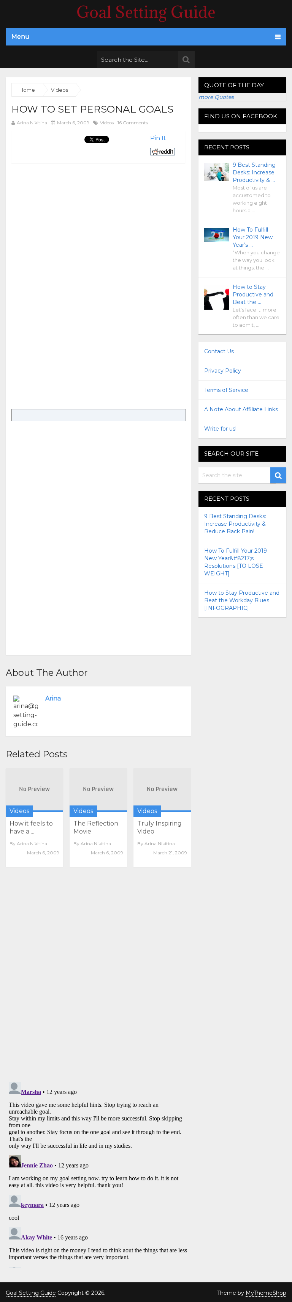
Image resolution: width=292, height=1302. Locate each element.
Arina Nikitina (32, 122)
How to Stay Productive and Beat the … (253, 295)
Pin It (158, 138)
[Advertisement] (75, 216)
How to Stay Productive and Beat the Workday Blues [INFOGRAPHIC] (241, 600)
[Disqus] (98, 977)
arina (53, 698)
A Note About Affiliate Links (241, 409)
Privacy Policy (222, 370)
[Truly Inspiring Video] (162, 790)
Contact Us (219, 351)
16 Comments (132, 122)
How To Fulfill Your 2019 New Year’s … (253, 237)
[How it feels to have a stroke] (34, 790)
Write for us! (220, 428)
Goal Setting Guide (146, 12)
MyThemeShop (266, 1292)
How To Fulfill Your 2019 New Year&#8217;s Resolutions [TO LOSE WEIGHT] (235, 562)
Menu (20, 36)
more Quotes (216, 97)
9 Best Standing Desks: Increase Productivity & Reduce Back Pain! (235, 524)
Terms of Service (226, 390)
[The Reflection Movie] (98, 790)
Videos (107, 122)
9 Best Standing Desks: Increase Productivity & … (254, 172)
